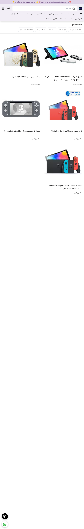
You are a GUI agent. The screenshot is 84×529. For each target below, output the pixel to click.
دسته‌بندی (42, 29)
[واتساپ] (5, 524)
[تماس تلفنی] (5, 516)
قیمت (53, 29)
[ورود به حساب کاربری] (9, 8)
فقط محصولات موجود (26, 29)
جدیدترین (75, 29)
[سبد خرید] (3, 8)
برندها (64, 29)
